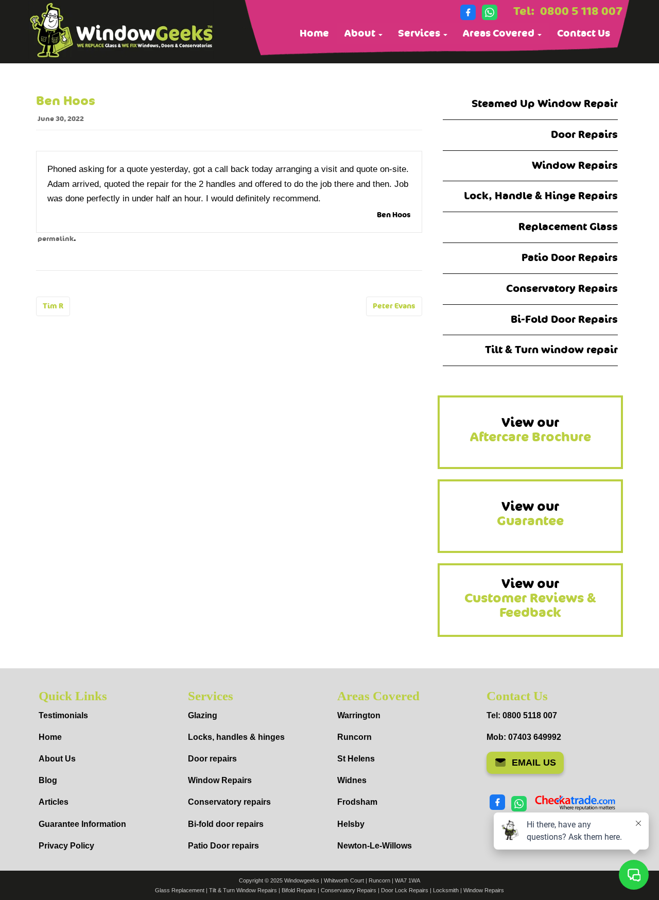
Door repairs (212, 758)
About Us (57, 758)
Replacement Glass (568, 226)
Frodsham (357, 802)
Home (314, 33)
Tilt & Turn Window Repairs (243, 890)
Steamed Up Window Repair (545, 103)
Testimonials (63, 715)
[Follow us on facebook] (468, 12)
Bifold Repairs (299, 890)
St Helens (356, 758)
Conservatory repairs (229, 802)
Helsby (351, 824)
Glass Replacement (179, 890)
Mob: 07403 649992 (524, 737)
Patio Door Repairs (570, 257)
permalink (56, 239)
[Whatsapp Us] (489, 12)
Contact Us (583, 33)
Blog (48, 780)
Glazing (202, 715)
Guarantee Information (82, 824)
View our (530, 429)
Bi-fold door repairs (226, 824)
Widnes (352, 780)
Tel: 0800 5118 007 (522, 715)
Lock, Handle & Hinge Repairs (541, 195)
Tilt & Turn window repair (551, 349)
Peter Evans (394, 306)
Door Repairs (584, 134)
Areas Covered (499, 33)
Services (420, 33)
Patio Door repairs (223, 845)
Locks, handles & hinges (236, 737)
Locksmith (446, 890)
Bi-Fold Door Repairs (564, 319)
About (360, 33)
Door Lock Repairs (404, 890)
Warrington (358, 715)
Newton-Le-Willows (374, 845)
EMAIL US (534, 762)
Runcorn (354, 737)
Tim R (53, 306)
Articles (53, 802)
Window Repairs (575, 165)
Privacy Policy (66, 845)
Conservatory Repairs (562, 288)
